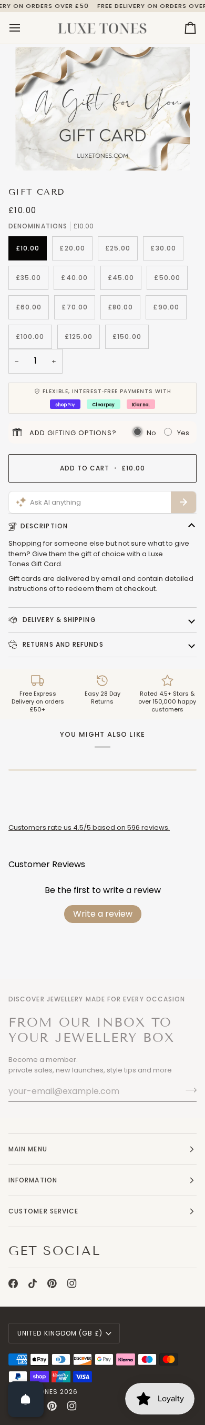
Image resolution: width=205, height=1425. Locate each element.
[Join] (188, 1089)
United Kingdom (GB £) (59, 1333)
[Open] (26, 1399)
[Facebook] (13, 1283)
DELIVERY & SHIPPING (58, 619)
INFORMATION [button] (32, 1180)
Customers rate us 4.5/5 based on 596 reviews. (89, 827)
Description (44, 525)
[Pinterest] (52, 1283)
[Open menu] (24, 28)
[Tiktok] (32, 1283)
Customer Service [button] (43, 1211)
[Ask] (183, 502)
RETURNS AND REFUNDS (62, 644)
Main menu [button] (27, 1149)
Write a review (102, 914)
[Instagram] (72, 1283)
